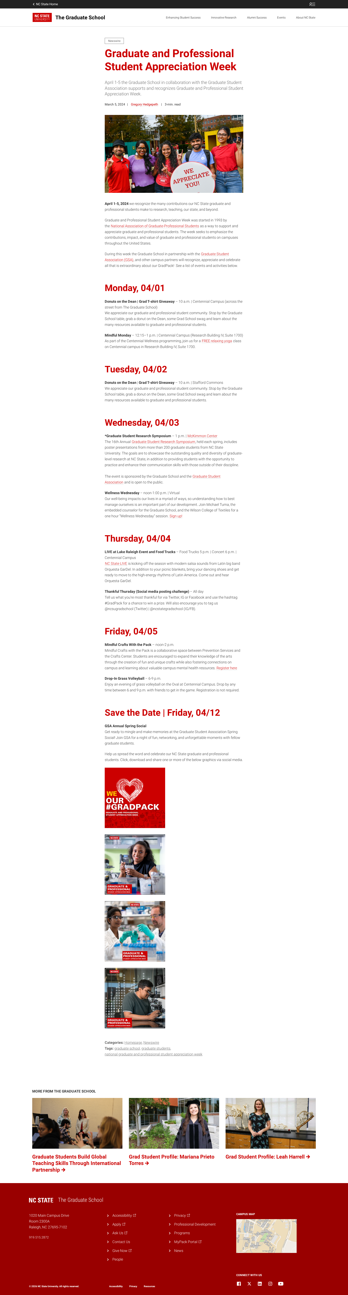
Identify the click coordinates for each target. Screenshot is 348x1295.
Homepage (133, 1042)
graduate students (155, 1048)
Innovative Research (223, 17)
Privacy (133, 1286)
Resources (149, 1286)
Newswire (151, 1042)
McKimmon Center (202, 436)
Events (281, 17)
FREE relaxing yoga (217, 341)
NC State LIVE (116, 563)
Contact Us (121, 1242)
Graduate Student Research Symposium (163, 442)
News (178, 1251)
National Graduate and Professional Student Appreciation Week (153, 1054)
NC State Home (47, 4)
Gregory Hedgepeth (144, 104)
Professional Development (195, 1224)
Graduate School (127, 1048)
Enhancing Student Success (183, 17)
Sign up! (176, 516)
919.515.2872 (39, 1237)
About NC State (305, 17)
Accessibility (116, 1286)
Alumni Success (257, 17)
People (117, 1259)
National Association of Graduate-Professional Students (155, 226)
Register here (226, 668)
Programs (182, 1233)
